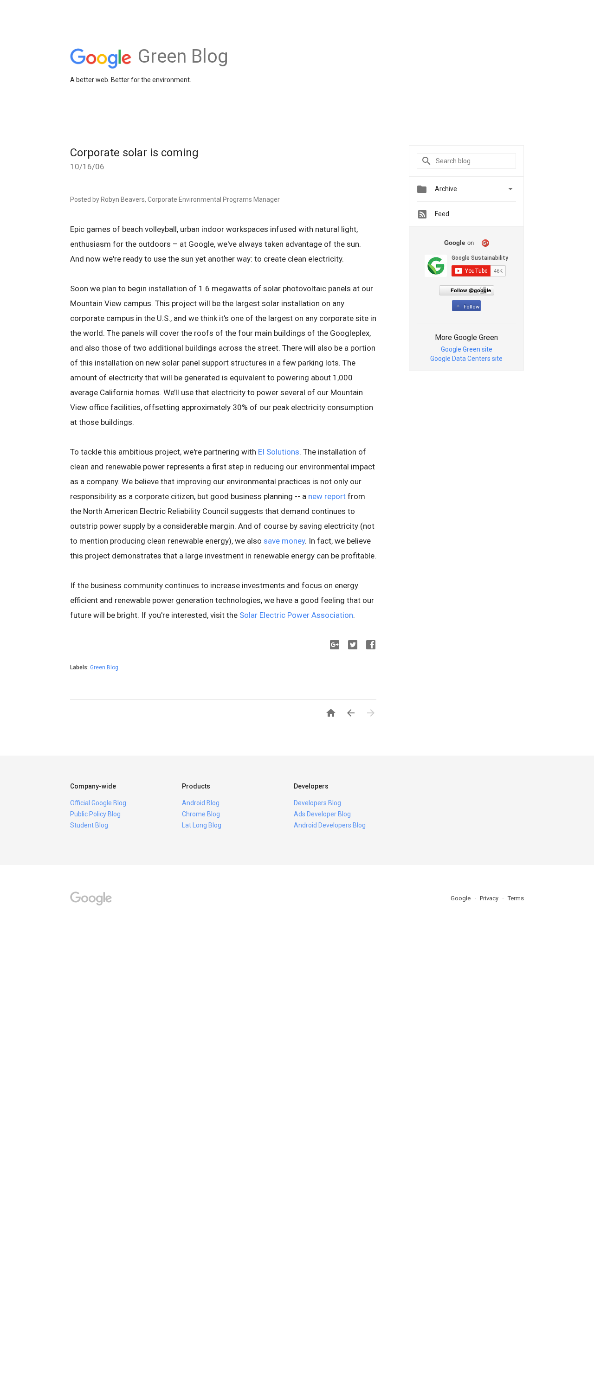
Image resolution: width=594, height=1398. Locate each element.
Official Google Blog (98, 803)
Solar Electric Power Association (296, 615)
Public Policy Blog (95, 814)
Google (461, 898)
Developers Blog (317, 803)
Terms (516, 898)
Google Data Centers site (466, 358)
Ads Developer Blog (322, 814)
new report (327, 496)
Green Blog (104, 667)
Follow (471, 307)
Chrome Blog (201, 814)
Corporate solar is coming (134, 152)
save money (284, 540)
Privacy (490, 898)
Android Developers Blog (330, 825)
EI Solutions (278, 451)
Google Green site (466, 349)
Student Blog (89, 825)
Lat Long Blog (201, 825)
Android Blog (201, 803)
